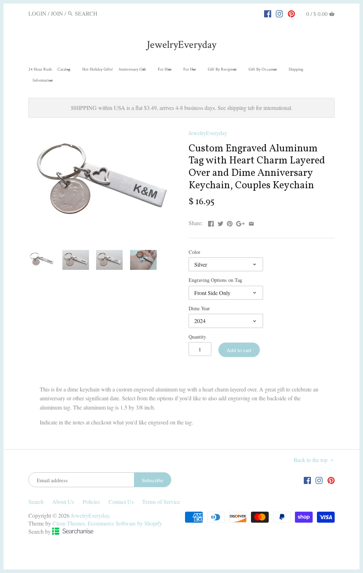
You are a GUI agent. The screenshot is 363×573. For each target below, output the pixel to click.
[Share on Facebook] (211, 222)
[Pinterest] (291, 13)
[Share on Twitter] (220, 222)
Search (36, 501)
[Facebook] (267, 13)
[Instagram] (279, 13)
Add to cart (239, 350)
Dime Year (199, 308)
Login (37, 13)
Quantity (197, 337)
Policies (91, 501)
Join (57, 13)
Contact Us (121, 501)
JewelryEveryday (181, 45)
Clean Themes (68, 523)
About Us (63, 501)
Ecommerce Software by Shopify (125, 523)
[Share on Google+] (240, 222)
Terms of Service (161, 501)
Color (194, 252)
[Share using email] (251, 222)
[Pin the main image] (230, 222)
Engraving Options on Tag (215, 280)
